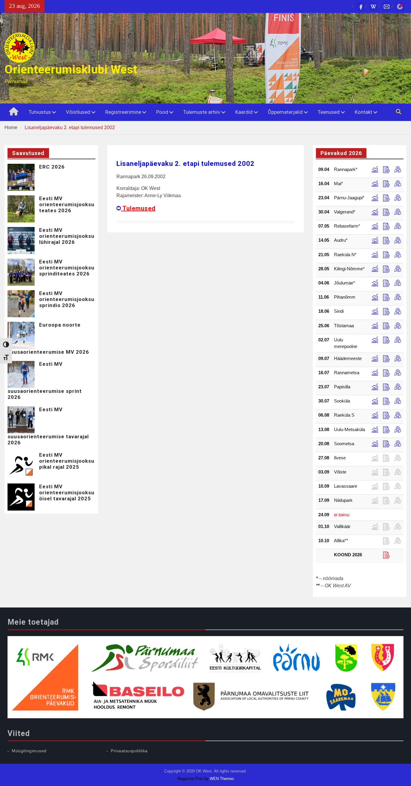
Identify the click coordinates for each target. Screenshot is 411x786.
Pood (162, 112)
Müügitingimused (29, 750)
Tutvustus (40, 112)
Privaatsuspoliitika (129, 750)
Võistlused (78, 112)
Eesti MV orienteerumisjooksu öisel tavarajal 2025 (66, 492)
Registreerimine (123, 112)
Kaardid (244, 112)
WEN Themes (222, 778)
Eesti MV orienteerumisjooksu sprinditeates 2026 (66, 268)
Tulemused (138, 208)
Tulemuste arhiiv (201, 112)
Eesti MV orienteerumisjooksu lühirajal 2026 (66, 236)
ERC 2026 (52, 167)
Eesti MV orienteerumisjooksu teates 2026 (66, 204)
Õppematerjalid (285, 112)
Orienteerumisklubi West (71, 69)
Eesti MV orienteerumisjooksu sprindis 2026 (66, 299)
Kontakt (363, 112)
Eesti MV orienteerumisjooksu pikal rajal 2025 (66, 461)
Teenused (329, 112)
